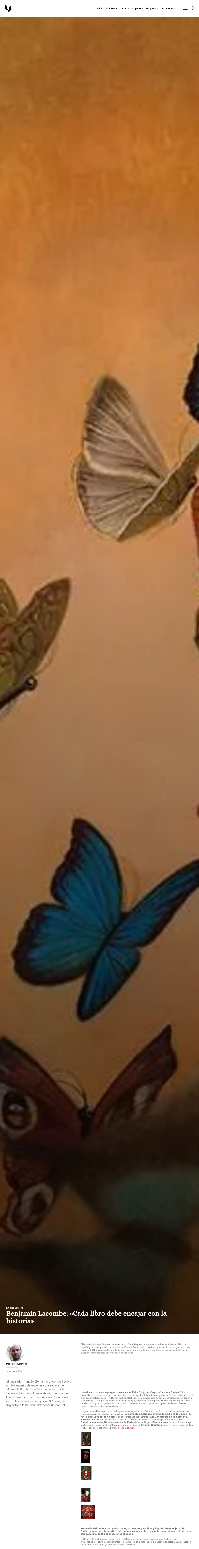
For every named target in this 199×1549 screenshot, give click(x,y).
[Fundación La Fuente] (18, 11)
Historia (124, 8)
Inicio (100, 8)
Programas (152, 8)
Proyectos (137, 8)
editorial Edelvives (125, 1428)
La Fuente (111, 8)
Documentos (168, 8)
